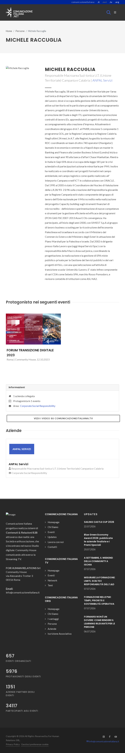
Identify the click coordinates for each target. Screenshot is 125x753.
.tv (110, 2)
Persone (20, 31)
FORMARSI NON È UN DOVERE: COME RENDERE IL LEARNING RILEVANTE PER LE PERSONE (99, 622)
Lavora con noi (56, 542)
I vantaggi (53, 618)
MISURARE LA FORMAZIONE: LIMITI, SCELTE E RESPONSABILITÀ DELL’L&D (99, 581)
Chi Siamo (53, 527)
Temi (50, 585)
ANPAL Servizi (102, 80)
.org (117, 2)
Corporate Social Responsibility (37, 405)
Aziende (52, 628)
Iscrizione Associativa (59, 633)
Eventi (51, 532)
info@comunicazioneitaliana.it (104, 741)
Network (52, 580)
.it (98, 2)
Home (9, 31)
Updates (52, 536)
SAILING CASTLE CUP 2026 (99, 522)
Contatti (52, 546)
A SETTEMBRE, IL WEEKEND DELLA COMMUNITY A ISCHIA (98, 561)
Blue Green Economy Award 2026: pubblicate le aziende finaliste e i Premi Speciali (98, 540)
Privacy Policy (13, 744)
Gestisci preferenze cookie (35, 744)
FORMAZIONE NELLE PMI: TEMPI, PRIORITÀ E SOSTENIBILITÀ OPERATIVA (99, 600)
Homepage (53, 522)
